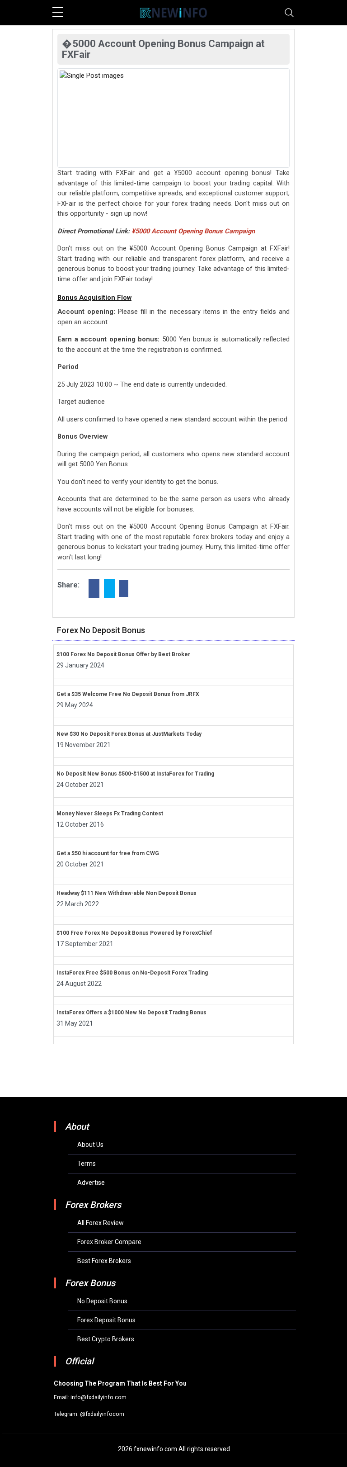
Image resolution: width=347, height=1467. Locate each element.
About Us (90, 1144)
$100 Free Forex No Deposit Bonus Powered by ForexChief (134, 933)
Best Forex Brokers (104, 1260)
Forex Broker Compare (109, 1241)
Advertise (91, 1182)
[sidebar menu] (57, 12)
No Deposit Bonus (102, 1301)
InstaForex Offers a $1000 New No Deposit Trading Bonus (131, 1012)
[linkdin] (123, 588)
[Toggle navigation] (289, 12)
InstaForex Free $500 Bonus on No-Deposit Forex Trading (132, 973)
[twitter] (109, 588)
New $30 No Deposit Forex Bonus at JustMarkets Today (129, 734)
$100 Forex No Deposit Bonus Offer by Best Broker (123, 654)
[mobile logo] (173, 12)
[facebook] (94, 588)
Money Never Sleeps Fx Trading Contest (109, 813)
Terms (86, 1163)
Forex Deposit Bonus (106, 1320)
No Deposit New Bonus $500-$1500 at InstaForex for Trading (135, 774)
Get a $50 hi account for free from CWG (107, 853)
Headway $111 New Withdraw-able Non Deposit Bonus (126, 893)
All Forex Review (100, 1222)
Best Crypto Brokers (105, 1339)
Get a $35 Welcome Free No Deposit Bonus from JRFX (127, 694)
